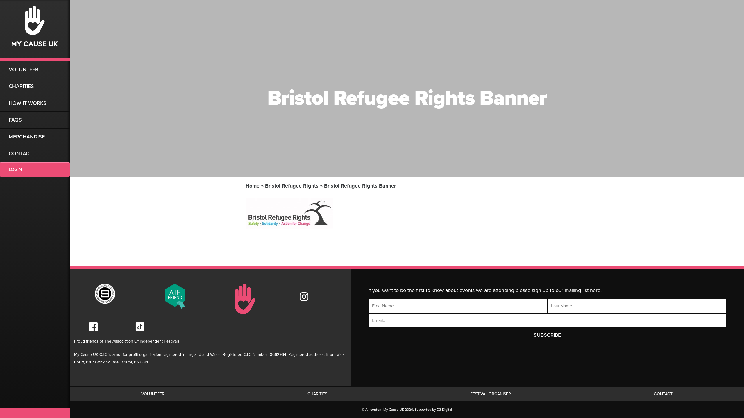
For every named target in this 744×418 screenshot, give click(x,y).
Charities (21, 86)
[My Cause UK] (35, 30)
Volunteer (23, 69)
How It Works (27, 103)
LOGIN (15, 169)
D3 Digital (444, 410)
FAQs (15, 120)
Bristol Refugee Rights (292, 186)
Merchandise (27, 137)
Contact (20, 153)
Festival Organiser (490, 394)
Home (253, 186)
